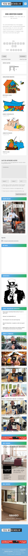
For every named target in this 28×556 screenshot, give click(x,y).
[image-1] (14, 304)
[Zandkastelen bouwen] (14, 124)
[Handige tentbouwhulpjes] (14, 105)
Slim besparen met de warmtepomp (11, 319)
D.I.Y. (22, 16)
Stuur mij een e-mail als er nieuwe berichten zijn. (13, 191)
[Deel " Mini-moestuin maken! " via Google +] (10, 43)
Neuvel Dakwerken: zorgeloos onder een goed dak (13, 323)
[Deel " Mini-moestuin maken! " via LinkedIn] (18, 43)
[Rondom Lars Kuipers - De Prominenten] (14, 407)
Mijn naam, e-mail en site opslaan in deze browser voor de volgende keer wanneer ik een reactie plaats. (13, 185)
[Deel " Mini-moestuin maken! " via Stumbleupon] (23, 43)
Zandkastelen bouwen (7, 133)
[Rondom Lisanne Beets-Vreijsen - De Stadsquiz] (14, 391)
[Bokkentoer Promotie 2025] (14, 359)
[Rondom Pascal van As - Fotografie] (14, 424)
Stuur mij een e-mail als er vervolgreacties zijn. (13, 188)
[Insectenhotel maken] (14, 86)
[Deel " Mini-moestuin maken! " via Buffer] (20, 43)
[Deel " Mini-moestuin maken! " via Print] (15, 46)
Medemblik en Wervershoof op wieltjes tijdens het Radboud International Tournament (14, 328)
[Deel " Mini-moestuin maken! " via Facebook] (4, 43)
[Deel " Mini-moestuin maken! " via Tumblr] (12, 43)
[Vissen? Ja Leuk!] (14, 143)
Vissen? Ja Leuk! (6, 152)
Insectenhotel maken (7, 95)
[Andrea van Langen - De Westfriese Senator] (14, 375)
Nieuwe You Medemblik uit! (9, 316)
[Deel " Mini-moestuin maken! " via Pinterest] (15, 43)
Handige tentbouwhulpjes (8, 114)
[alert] (14, 241)
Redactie (12, 16)
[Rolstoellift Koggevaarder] (14, 342)
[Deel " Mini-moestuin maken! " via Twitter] (7, 43)
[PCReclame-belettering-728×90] (14, 439)
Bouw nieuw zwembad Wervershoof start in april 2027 (13, 312)
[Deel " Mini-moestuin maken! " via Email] (12, 46)
